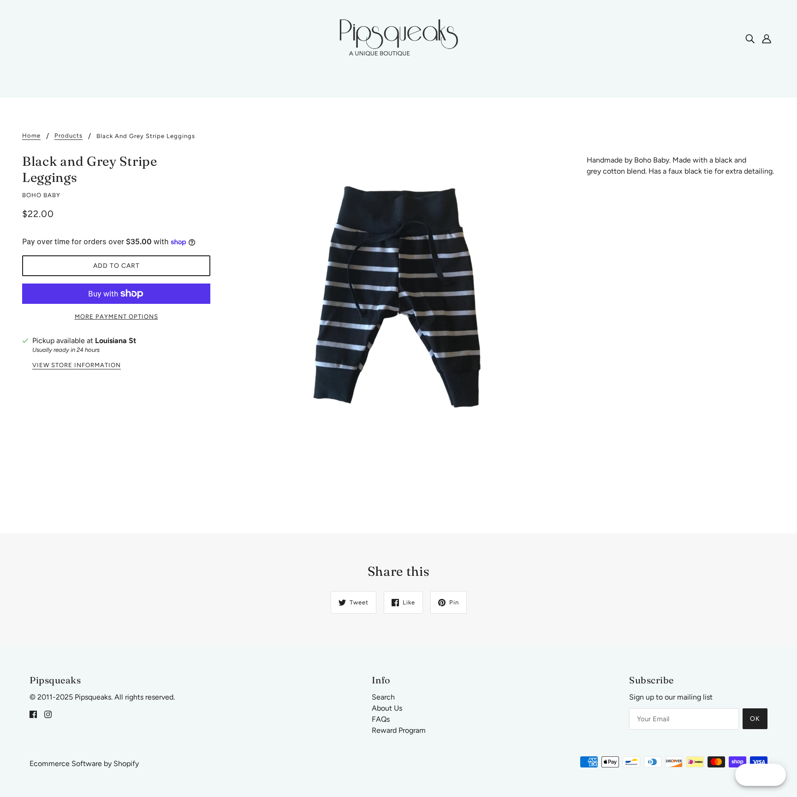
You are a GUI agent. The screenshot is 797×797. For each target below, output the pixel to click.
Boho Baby (41, 195)
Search (383, 697)
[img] (750, 38)
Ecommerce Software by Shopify (84, 763)
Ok (755, 719)
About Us (387, 708)
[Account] (766, 38)
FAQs (381, 719)
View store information (76, 365)
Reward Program (399, 730)
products (68, 136)
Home (31, 136)
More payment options (116, 316)
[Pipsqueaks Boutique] (398, 37)
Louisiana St (115, 340)
